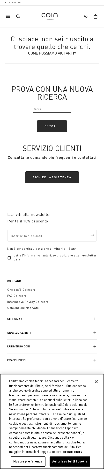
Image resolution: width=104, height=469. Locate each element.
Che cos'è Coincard (21, 289)
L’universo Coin (18, 346)
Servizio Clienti (19, 332)
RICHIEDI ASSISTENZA (52, 177)
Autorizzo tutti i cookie (70, 461)
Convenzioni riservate (23, 308)
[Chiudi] (96, 381)
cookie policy (72, 452)
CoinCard (14, 281)
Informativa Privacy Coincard (28, 301)
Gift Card (14, 319)
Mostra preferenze (28, 461)
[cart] (95, 16)
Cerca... (52, 126)
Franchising (16, 360)
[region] (52, 421)
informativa (32, 255)
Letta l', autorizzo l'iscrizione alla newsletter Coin (55, 258)
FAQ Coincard (17, 295)
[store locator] (85, 16)
